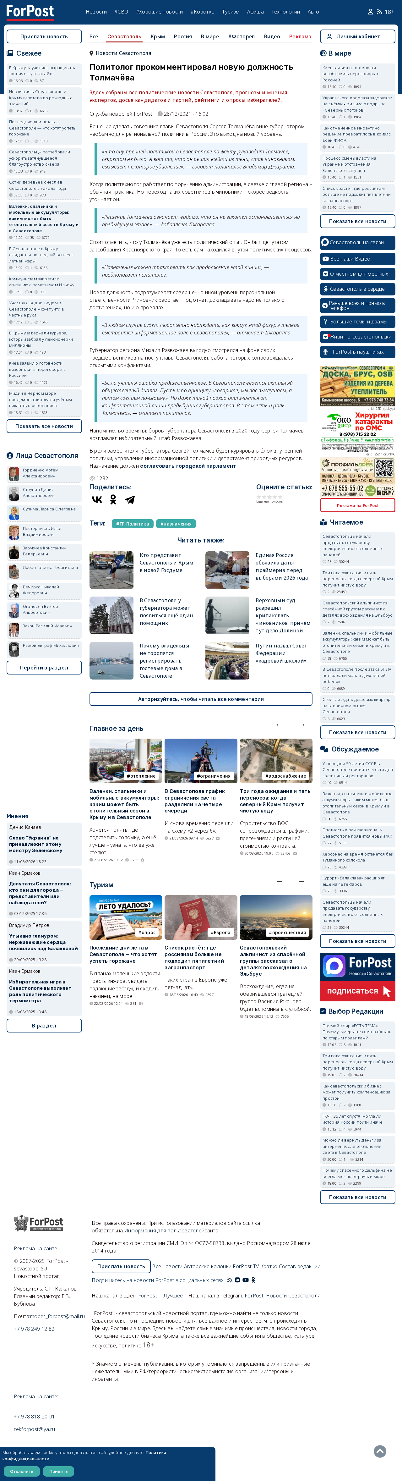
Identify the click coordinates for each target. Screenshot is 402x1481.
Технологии (285, 11)
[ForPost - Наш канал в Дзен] (257, 1280)
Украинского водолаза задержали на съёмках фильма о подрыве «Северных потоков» (357, 104)
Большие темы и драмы (358, 321)
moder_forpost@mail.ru (57, 1316)
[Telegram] (129, 499)
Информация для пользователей (164, 1230)
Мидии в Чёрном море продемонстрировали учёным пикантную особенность (40, 399)
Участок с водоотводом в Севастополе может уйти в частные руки (36, 309)
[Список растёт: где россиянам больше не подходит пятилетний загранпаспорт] (201, 898)
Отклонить (22, 1471)
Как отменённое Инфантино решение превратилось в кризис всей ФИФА (357, 134)
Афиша (255, 11)
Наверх (381, 1451)
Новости (96, 11)
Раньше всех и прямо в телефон (357, 305)
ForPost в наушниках (358, 352)
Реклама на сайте (35, 1248)
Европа (222, 932)
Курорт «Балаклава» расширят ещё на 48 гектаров (353, 881)
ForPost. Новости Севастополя (282, 1295)
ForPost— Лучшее (160, 1295)
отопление (143, 776)
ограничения (215, 776)
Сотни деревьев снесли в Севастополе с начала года (37, 185)
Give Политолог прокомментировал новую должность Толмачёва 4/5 (275, 496)
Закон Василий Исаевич (47, 626)
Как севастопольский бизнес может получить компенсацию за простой (356, 1092)
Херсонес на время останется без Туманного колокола (358, 857)
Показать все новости (44, 426)
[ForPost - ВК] (237, 1280)
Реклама (300, 36)
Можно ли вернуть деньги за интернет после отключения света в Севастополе (352, 1146)
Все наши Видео (350, 259)
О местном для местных (359, 274)
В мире (210, 36)
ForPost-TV (246, 1266)
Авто (313, 11)
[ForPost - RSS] (230, 1280)
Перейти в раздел (44, 667)
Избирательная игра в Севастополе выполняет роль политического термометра (40, 991)
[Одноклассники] (113, 499)
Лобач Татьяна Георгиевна (50, 567)
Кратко (269, 1266)
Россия (183, 36)
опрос (149, 932)
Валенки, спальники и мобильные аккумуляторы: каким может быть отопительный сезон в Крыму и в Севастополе (124, 804)
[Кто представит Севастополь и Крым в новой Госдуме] (111, 554)
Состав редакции (300, 1266)
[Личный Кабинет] (371, 11)
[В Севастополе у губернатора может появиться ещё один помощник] (111, 599)
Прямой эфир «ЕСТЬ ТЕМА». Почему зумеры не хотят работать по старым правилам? (357, 1032)
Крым (157, 36)
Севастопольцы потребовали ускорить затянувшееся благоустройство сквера (39, 158)
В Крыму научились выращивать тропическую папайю (42, 71)
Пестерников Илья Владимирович (42, 531)
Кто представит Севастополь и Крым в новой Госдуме (166, 563)
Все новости (167, 1266)
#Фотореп (241, 36)
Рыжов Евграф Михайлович (51, 645)
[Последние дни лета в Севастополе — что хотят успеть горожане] (126, 898)
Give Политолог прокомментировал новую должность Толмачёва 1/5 (259, 496)
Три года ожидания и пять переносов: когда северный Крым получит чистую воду (275, 801)
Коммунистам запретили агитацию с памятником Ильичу (41, 282)
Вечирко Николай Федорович (41, 590)
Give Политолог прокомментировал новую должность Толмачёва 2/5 (264, 496)
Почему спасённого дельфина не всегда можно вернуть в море (357, 1173)
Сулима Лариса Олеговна (49, 509)
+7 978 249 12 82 (34, 1328)
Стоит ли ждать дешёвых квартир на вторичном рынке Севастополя (356, 705)
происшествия (289, 932)
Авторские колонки (207, 1266)
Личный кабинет (358, 36)
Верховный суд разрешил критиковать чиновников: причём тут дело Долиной (283, 615)
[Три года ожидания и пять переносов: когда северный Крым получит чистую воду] (276, 742)
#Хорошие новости (159, 11)
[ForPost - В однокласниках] (253, 1280)
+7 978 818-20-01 (34, 1416)
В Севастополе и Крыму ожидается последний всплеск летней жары (41, 255)
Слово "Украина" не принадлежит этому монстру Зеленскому (35, 844)
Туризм (230, 11)
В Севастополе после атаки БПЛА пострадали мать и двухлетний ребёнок (357, 675)
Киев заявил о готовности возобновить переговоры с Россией (37, 369)
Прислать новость (44, 36)
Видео (272, 36)
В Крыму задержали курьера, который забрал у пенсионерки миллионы (41, 339)
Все (94, 36)
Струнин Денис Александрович (39, 492)
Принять (58, 1471)
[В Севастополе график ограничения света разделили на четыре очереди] (201, 742)
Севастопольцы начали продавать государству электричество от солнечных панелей (353, 545)
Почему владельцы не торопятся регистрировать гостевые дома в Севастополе (165, 660)
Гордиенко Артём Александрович (41, 473)
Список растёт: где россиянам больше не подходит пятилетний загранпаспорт (194, 957)
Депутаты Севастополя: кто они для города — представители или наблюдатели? (40, 893)
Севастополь (124, 36)
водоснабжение (287, 776)
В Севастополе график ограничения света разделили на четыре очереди (195, 801)
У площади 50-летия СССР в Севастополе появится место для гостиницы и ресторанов (358, 770)
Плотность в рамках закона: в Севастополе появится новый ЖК (357, 833)
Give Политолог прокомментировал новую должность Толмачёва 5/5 (280, 496)
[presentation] (280, 723)
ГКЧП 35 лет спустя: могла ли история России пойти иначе (353, 1119)
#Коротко (203, 11)
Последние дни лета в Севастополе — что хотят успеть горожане (123, 954)
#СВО (121, 11)
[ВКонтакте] (97, 499)
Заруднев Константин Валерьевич (45, 551)
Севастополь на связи (357, 242)
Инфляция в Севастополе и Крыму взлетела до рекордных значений (40, 98)
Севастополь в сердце (357, 289)
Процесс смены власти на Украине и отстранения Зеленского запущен (349, 164)
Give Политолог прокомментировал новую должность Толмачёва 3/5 (269, 496)
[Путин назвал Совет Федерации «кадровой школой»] (227, 644)
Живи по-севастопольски (361, 336)
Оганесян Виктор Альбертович (40, 609)
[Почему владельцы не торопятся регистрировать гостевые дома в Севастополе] (111, 644)
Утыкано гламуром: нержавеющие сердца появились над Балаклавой (43, 942)
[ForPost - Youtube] (245, 1280)
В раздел (44, 1025)
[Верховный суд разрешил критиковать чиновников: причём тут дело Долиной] (227, 599)
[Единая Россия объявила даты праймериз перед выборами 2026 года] (227, 554)
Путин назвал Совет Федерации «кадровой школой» (281, 653)
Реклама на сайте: (36, 1396)
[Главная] (30, 8)
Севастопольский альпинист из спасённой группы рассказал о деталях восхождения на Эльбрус (273, 961)
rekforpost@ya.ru (34, 1429)
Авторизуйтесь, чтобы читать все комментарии (201, 699)
